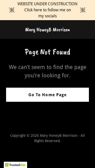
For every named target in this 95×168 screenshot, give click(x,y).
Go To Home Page (47, 94)
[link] (47, 29)
